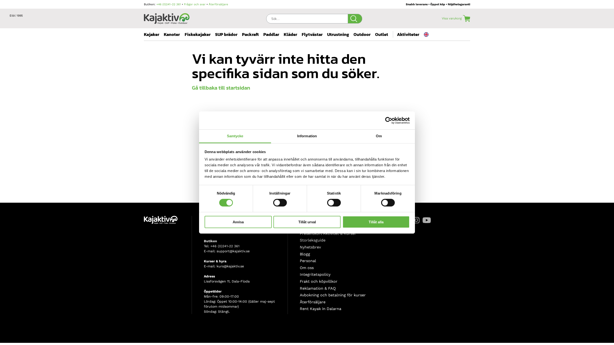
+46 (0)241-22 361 (168, 4)
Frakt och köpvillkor (318, 281)
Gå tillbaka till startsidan (221, 88)
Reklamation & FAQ (318, 288)
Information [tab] (307, 136)
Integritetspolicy (315, 274)
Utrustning (338, 34)
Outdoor (362, 34)
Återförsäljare (218, 4)
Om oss (307, 267)
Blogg (305, 254)
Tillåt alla (376, 222)
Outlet (381, 34)
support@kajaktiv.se (233, 251)
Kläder (290, 34)
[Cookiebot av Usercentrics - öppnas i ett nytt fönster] (389, 120)
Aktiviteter (408, 34)
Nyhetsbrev (310, 247)
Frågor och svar (195, 4)
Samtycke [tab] (235, 136)
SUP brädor (226, 34)
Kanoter (172, 34)
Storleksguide (312, 240)
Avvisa (238, 222)
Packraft (250, 34)
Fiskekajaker (198, 34)
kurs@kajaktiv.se (230, 266)
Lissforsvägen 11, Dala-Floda (227, 281)
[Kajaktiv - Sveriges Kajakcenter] (166, 17)
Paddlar (271, 34)
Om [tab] (379, 136)
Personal (308, 261)
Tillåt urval (307, 222)
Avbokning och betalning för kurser (333, 295)
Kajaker (151, 34)
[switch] (280, 203)
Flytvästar (312, 34)
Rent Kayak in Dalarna (320, 308)
